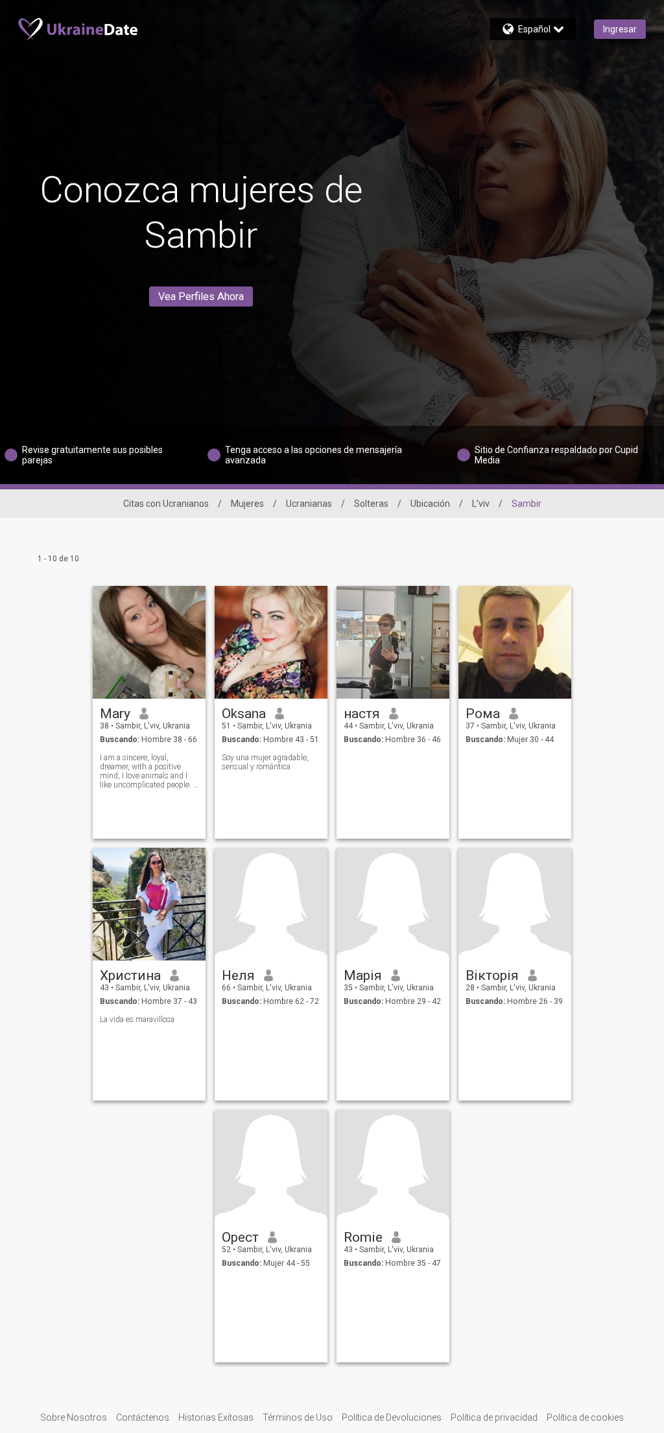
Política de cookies (585, 1417)
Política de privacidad (494, 1417)
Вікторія (492, 975)
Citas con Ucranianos (166, 503)
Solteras (371, 503)
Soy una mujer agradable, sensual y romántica (265, 762)
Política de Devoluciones (392, 1417)
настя (362, 713)
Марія (363, 975)
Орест (240, 1237)
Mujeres (247, 503)
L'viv (481, 503)
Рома (483, 713)
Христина (130, 975)
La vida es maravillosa (137, 1019)
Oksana (244, 713)
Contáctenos (142, 1417)
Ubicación (430, 503)
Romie (363, 1237)
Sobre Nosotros (73, 1417)
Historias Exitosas (216, 1417)
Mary (115, 713)
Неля (238, 975)
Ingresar (620, 29)
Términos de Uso (298, 1417)
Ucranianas (309, 503)
